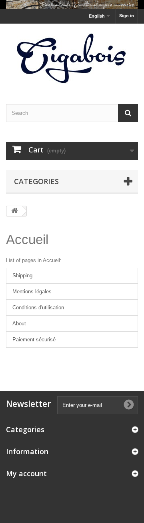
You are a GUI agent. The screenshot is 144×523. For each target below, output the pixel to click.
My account (26, 473)
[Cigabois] (72, 57)
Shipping (22, 276)
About (19, 324)
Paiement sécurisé (34, 340)
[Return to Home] (14, 211)
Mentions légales (32, 292)
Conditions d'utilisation (38, 308)
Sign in (126, 15)
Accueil (27, 239)
